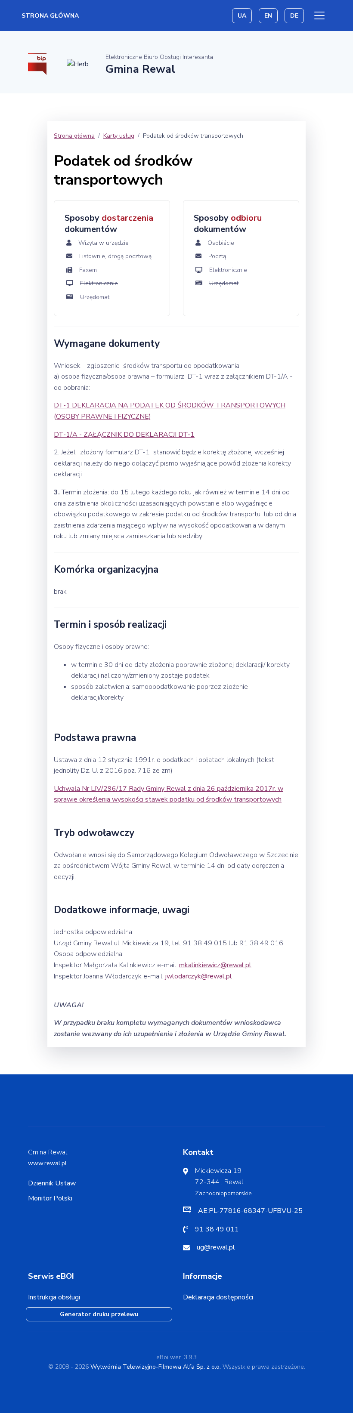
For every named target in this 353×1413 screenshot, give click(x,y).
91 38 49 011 (217, 1229)
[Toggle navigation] (319, 15)
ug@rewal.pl (216, 1247)
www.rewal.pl (47, 1163)
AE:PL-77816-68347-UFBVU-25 (250, 1211)
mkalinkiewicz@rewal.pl (215, 965)
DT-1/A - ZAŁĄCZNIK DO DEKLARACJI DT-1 (124, 434)
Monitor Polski (50, 1198)
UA (242, 16)
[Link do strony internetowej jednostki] (78, 63)
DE (294, 16)
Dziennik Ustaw (52, 1183)
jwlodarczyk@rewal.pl (199, 976)
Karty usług (118, 136)
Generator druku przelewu (99, 1314)
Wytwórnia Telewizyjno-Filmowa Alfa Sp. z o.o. (155, 1367)
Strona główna (50, 16)
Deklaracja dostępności (218, 1297)
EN (268, 16)
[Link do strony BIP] (37, 63)
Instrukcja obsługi (54, 1297)
